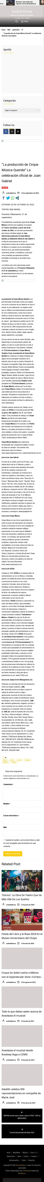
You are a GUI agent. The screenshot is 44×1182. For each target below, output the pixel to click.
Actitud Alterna (22, 11)
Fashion (34, 1156)
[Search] (16, 21)
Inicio (8, 1153)
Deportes (31, 1160)
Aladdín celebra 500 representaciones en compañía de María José (21, 1093)
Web (5, 827)
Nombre (7, 804)
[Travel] (34, 1179)
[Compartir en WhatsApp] (13, 198)
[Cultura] (25, 1179)
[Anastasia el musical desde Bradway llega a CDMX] (22, 1036)
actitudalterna (11, 193)
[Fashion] (28, 1179)
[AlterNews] (9, 1179)
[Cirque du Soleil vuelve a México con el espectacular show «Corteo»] (22, 958)
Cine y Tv (33, 1153)
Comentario (8, 784)
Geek (19, 1156)
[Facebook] (5, 131)
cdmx (5, 760)
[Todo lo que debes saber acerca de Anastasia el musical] (22, 997)
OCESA (14, 762)
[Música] (12, 1179)
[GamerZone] (18, 1179)
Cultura (5, 187)
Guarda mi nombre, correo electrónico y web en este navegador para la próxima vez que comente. (21, 843)
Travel (23, 1160)
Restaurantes (14, 1160)
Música (5, 762)
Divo (12, 760)
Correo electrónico (11, 815)
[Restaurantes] (31, 1179)
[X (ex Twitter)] (12, 131)
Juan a (19, 760)
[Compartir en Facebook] (3, 198)
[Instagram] (18, 131)
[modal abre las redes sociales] (17, 198)
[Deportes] (38, 1179)
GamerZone (11, 1156)
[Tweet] (8, 198)
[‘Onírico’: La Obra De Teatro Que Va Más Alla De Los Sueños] (22, 881)
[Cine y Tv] (15, 1179)
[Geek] (22, 1179)
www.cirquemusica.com (13, 453)
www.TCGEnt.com (22, 675)
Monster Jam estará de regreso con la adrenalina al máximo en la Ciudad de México (26, 3)
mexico (27, 760)
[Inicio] (6, 1179)
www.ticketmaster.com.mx (13, 273)
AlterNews (16, 1153)
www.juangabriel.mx (25, 511)
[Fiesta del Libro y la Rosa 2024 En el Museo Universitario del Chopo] (22, 919)
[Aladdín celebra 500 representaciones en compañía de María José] (22, 1075)
